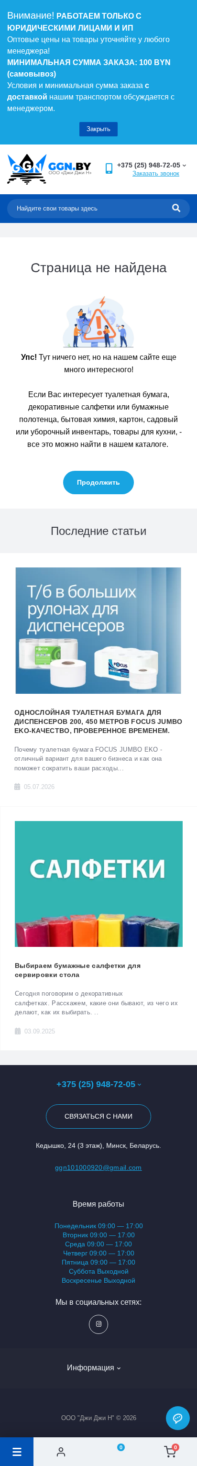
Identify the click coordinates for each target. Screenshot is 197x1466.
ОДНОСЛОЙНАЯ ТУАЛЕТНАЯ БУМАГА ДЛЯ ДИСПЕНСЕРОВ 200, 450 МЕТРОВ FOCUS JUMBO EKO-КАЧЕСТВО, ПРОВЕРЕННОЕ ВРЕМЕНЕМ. (98, 721)
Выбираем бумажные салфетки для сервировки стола (78, 970)
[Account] (60, 1451)
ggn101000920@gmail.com (98, 1167)
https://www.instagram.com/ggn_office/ (98, 1324)
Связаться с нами (98, 1116)
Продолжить (98, 482)
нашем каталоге (137, 444)
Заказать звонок (155, 173)
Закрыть (98, 129)
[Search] (176, 208)
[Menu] (16, 1451)
